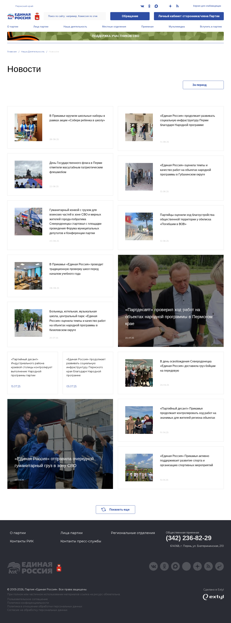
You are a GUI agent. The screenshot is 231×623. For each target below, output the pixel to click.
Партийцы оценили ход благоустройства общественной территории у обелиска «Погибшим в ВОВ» (187, 219)
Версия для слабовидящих (207, 6)
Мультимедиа (177, 26)
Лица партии (40, 26)
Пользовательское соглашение (27, 599)
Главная (12, 51)
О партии (12, 26)
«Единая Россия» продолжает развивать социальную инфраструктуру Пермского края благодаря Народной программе (86, 367)
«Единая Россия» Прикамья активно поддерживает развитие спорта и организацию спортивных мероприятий (186, 460)
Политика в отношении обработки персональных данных (44, 606)
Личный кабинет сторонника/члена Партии (188, 16)
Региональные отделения (133, 533)
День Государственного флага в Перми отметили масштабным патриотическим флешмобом (76, 167)
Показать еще (119, 509)
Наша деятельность (75, 26)
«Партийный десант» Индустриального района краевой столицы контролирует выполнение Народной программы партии (31, 367)
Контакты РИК (22, 541)
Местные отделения (114, 26)
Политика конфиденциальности (28, 602)
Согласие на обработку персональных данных (37, 610)
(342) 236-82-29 (189, 538)
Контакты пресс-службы (80, 541)
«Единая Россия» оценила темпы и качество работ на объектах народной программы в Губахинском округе (185, 170)
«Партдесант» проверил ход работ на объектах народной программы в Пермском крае (169, 316)
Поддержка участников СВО (115, 36)
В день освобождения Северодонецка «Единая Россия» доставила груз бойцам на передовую (187, 366)
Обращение (130, 16)
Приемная (147, 26)
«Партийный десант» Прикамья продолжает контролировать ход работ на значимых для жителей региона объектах (188, 413)
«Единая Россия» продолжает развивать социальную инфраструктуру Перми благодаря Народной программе (187, 120)
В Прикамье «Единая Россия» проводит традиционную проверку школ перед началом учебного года (76, 269)
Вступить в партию (211, 26)
